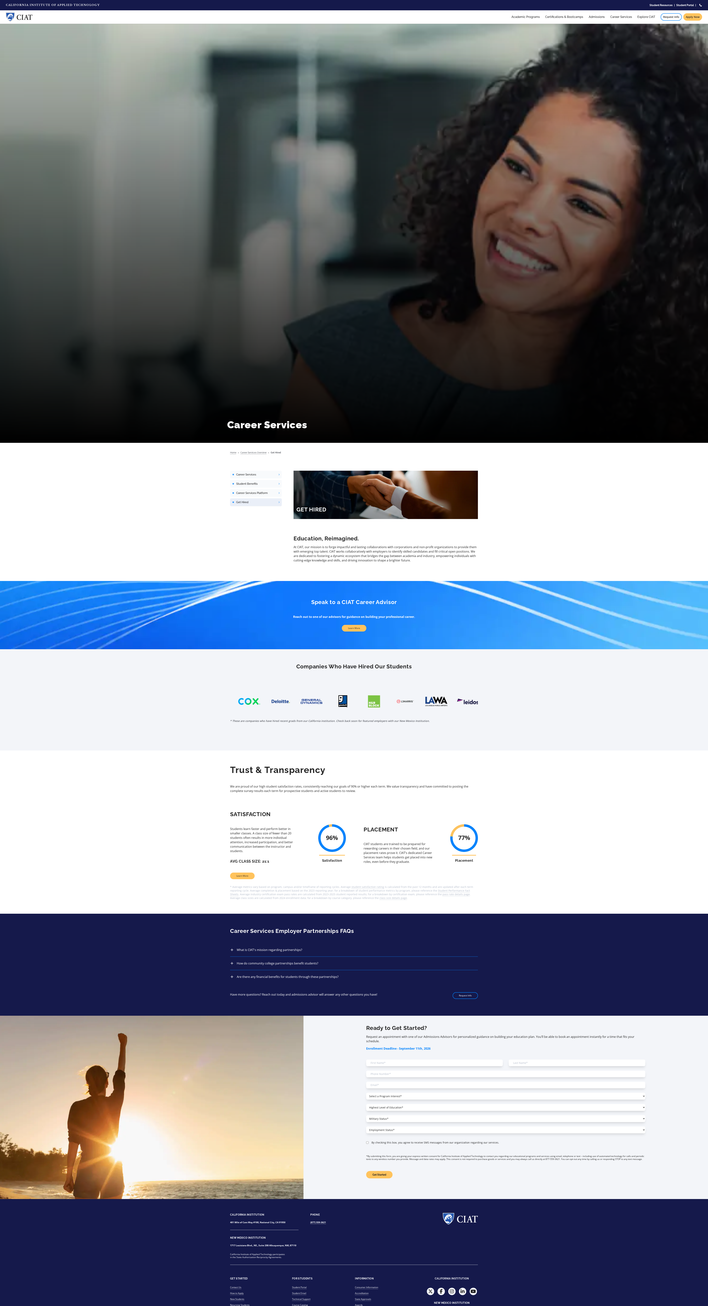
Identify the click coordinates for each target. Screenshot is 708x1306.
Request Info (671, 17)
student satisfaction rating (367, 887)
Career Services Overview (253, 452)
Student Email (299, 1293)
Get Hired (276, 452)
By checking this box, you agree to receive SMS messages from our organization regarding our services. (435, 1142)
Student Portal (685, 5)
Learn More (354, 628)
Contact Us (235, 1287)
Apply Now (693, 17)
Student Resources (661, 5)
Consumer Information (366, 1287)
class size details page (393, 898)
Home (233, 452)
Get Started (379, 1174)
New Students (237, 1299)
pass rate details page (456, 894)
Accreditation (362, 1293)
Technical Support (301, 1299)
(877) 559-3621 (318, 1222)
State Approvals (363, 1299)
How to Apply (237, 1293)
